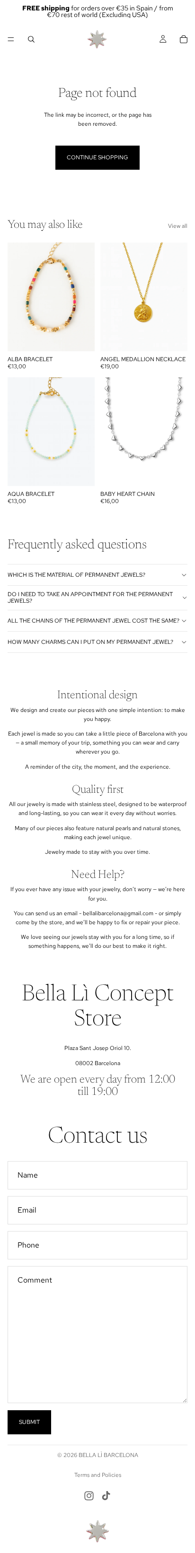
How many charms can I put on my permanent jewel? (90, 642)
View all (177, 226)
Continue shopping (97, 157)
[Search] (31, 39)
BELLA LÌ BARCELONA (108, 1455)
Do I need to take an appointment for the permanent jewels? (90, 597)
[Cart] (183, 39)
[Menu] (11, 39)
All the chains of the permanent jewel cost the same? (93, 621)
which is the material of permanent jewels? (76, 575)
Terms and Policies (97, 1475)
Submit (29, 1422)
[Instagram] (89, 1495)
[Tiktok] (106, 1495)
